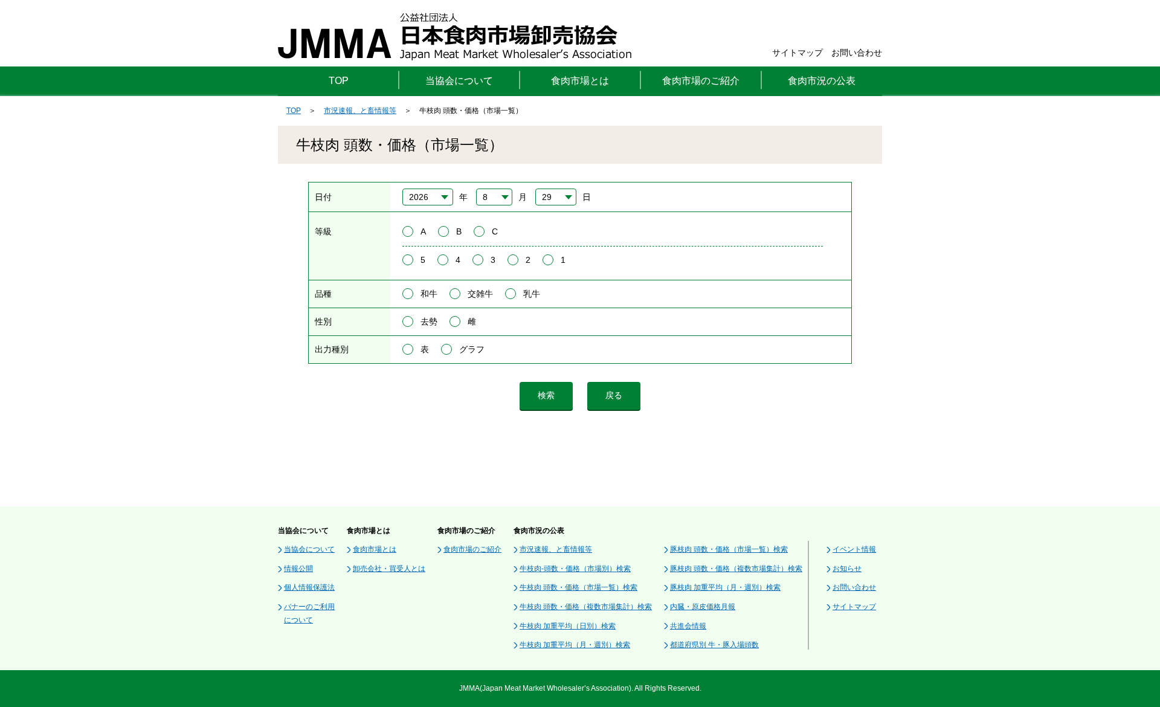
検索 (546, 395)
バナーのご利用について (309, 613)
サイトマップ (797, 52)
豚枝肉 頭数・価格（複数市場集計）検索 (736, 568)
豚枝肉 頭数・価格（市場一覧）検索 (729, 549)
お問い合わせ (856, 52)
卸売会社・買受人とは (389, 568)
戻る (613, 395)
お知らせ (847, 568)
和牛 (428, 294)
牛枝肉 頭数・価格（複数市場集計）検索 (586, 606)
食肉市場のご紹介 (472, 549)
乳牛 (531, 294)
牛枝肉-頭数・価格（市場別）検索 (575, 568)
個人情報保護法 (309, 587)
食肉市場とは (374, 549)
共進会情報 (688, 626)
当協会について (309, 549)
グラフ (472, 349)
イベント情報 (854, 549)
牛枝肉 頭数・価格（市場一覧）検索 (578, 587)
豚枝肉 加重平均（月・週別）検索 (725, 587)
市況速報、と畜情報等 (360, 110)
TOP (339, 81)
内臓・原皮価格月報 (702, 606)
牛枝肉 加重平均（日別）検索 (568, 626)
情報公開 (298, 568)
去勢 (428, 321)
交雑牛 (480, 294)
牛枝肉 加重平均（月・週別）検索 (575, 645)
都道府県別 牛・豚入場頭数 (714, 645)
